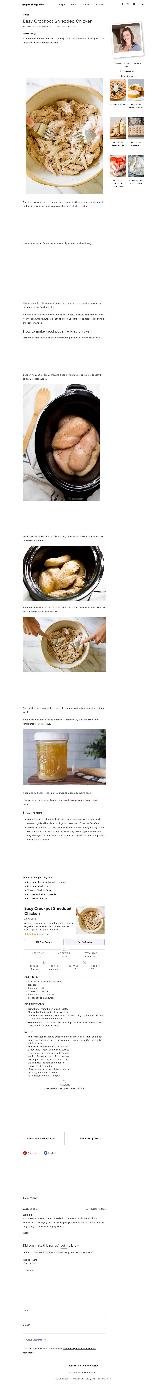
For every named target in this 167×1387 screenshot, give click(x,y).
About (74, 4)
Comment (28, 1270)
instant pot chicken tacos (39, 886)
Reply (26, 1233)
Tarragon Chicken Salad (39, 890)
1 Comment (71, 26)
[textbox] (64, 1056)
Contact (85, 4)
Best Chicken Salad (79, 314)
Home (26, 15)
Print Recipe (45, 942)
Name (27, 1310)
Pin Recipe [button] (86, 942)
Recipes (62, 4)
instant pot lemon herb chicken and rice (47, 882)
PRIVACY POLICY (90, 1366)
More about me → (127, 71)
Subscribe (98, 4)
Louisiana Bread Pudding (42, 1138)
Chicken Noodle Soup (38, 898)
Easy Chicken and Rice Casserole (61, 319)
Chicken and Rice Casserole (41, 894)
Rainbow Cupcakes (90, 1138)
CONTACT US (75, 1366)
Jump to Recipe (29, 33)
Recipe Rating (30, 1260)
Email (26, 1325)
